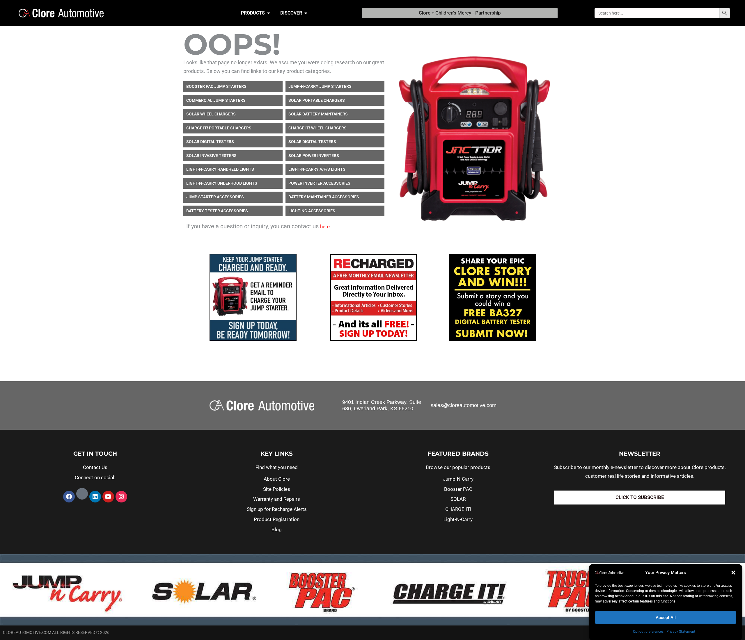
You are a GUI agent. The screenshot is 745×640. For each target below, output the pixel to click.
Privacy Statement (680, 632)
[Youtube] (108, 496)
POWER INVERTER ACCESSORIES (319, 183)
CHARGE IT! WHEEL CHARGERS (317, 128)
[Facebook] (69, 496)
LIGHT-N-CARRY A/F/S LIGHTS (316, 169)
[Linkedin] (95, 496)
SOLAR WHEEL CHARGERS (211, 114)
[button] (733, 572)
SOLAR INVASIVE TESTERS (211, 155)
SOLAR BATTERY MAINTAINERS (318, 114)
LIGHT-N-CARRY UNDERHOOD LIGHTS (221, 183)
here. (325, 226)
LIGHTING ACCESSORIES (311, 210)
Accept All (666, 617)
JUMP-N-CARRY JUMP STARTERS (320, 86)
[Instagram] (121, 496)
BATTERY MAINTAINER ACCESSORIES (323, 197)
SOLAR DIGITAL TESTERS (210, 141)
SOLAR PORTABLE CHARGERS (316, 100)
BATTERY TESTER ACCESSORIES (217, 210)
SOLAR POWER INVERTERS (313, 155)
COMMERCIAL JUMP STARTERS (216, 100)
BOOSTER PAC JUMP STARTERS (216, 86)
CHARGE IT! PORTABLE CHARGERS (218, 128)
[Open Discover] (306, 13)
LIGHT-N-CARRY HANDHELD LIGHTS (220, 169)
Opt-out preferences (648, 632)
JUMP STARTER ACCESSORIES (215, 197)
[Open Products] (268, 13)
